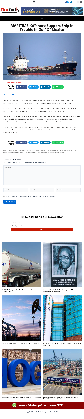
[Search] (81, 2)
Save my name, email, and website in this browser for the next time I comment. (30, 196)
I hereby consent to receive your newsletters (24, 226)
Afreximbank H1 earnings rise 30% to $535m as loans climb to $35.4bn (62, 344)
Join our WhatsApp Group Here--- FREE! (40, 405)
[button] (34, 1)
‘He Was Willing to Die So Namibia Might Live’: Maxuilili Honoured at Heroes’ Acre (60, 291)
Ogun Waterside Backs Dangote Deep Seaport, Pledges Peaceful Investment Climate (60, 398)
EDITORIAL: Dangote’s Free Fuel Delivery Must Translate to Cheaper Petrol (20, 291)
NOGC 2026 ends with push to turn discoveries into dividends (21, 397)
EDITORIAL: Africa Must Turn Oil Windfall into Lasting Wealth (21, 343)
